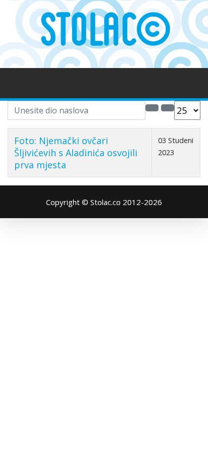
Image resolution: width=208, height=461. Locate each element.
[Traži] (152, 107)
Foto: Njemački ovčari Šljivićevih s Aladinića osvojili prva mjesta (75, 153)
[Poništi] (167, 107)
